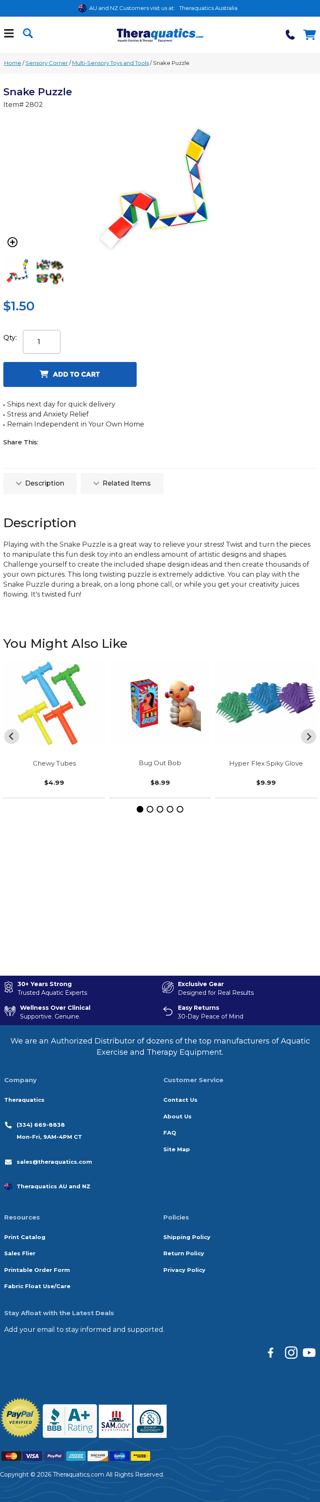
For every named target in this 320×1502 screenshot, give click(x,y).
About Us (177, 1116)
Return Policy (183, 1253)
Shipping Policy (186, 1237)
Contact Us (180, 1099)
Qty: (10, 338)
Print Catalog (24, 1237)
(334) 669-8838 (41, 1124)
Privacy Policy (184, 1270)
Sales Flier (19, 1253)
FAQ (169, 1132)
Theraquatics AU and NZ (53, 1186)
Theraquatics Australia (208, 8)
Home (12, 62)
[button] (140, 809)
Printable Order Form (37, 1270)
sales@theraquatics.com (54, 1161)
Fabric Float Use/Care (37, 1286)
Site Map (176, 1149)
